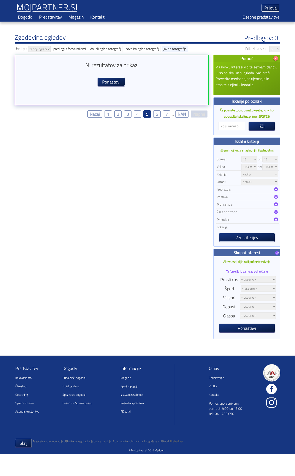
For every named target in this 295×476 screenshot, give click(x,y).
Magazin (76, 17)
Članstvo (20, 386)
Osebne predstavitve (261, 17)
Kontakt (97, 17)
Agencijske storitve (27, 411)
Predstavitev (50, 17)
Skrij (23, 443)
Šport (230, 288)
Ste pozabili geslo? (198, 17)
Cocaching (21, 394)
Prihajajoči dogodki (74, 377)
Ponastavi (247, 328)
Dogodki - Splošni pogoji (77, 403)
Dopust (229, 306)
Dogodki (25, 17)
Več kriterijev (246, 237)
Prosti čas (229, 279)
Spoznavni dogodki (74, 394)
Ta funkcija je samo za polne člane (247, 271)
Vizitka (213, 386)
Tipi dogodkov (70, 386)
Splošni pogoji (129, 386)
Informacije (131, 368)
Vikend (229, 297)
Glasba (229, 315)
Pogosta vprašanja (132, 403)
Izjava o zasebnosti (132, 394)
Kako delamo (23, 377)
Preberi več (177, 441)
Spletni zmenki (24, 403)
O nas (214, 368)
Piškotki (126, 411)
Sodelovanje (216, 377)
